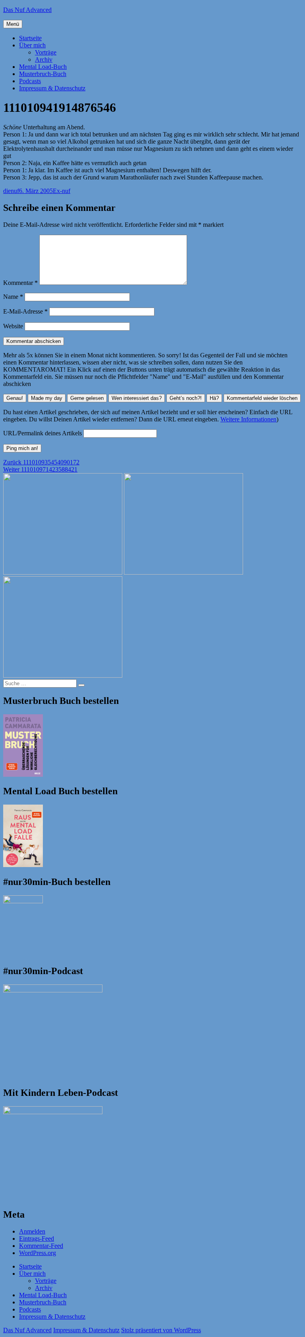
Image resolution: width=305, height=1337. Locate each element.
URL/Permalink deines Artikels (42, 433)
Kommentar (20, 282)
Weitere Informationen (248, 419)
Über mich (32, 45)
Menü (12, 24)
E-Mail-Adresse (25, 311)
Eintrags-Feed (36, 1238)
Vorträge (45, 52)
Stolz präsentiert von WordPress (161, 1330)
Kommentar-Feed (41, 1245)
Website (13, 326)
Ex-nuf (61, 190)
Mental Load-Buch (43, 66)
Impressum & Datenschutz (52, 88)
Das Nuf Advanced (27, 9)
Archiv (43, 59)
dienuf (11, 190)
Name (13, 296)
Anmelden (32, 1231)
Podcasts (30, 81)
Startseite (30, 38)
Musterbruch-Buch (42, 73)
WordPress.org (37, 1252)
